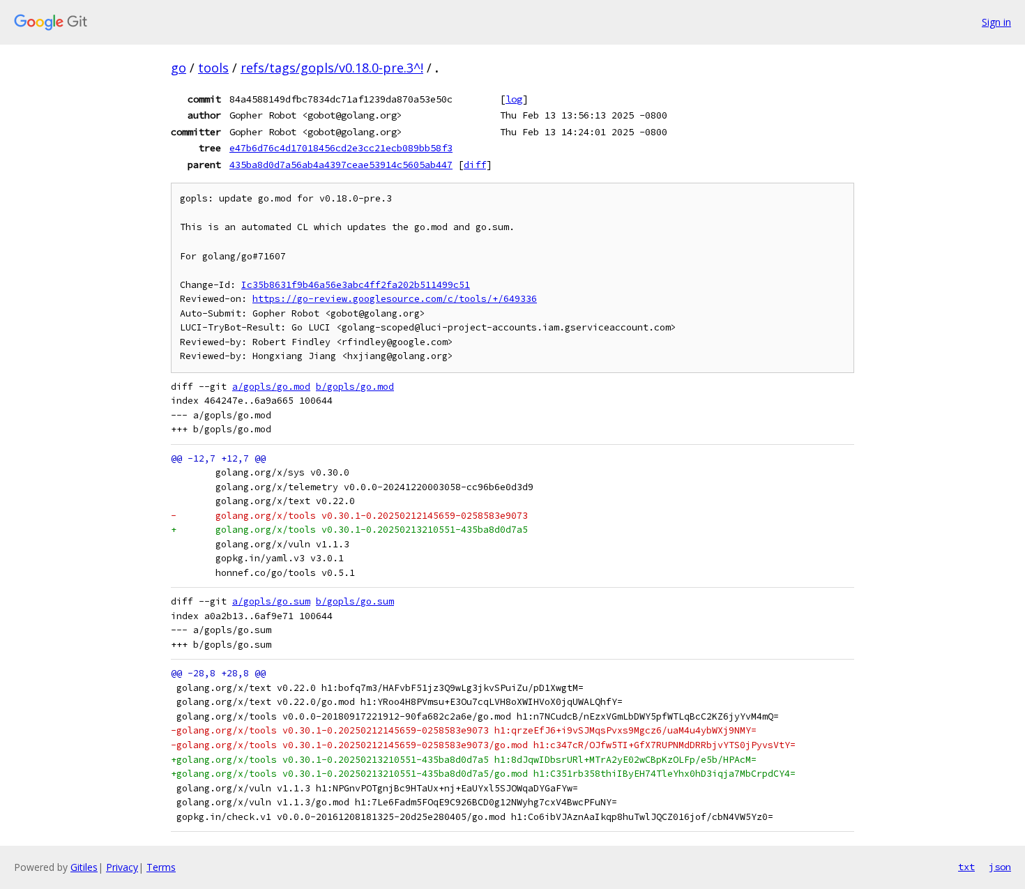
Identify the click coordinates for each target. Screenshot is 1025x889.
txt (966, 866)
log (514, 99)
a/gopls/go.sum (271, 601)
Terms (161, 867)
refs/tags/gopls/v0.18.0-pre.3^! (332, 67)
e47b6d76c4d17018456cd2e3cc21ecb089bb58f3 (341, 148)
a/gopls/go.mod (271, 387)
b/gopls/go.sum (355, 601)
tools (213, 67)
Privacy (122, 867)
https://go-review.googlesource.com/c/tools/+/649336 (394, 299)
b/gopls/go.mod (355, 387)
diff (475, 164)
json (1000, 866)
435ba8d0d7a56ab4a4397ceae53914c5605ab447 (341, 164)
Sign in (996, 22)
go (178, 67)
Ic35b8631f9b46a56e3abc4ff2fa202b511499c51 (355, 285)
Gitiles (84, 867)
